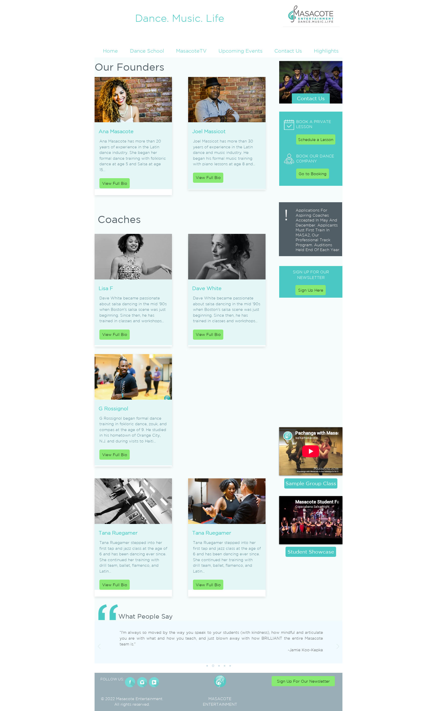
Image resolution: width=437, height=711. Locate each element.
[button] (324, 51)
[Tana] (218, 666)
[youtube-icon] (154, 682)
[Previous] (99, 647)
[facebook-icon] (130, 682)
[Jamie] (212, 665)
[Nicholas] (230, 665)
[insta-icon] (142, 682)
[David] (207, 665)
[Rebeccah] (224, 665)
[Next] (338, 647)
